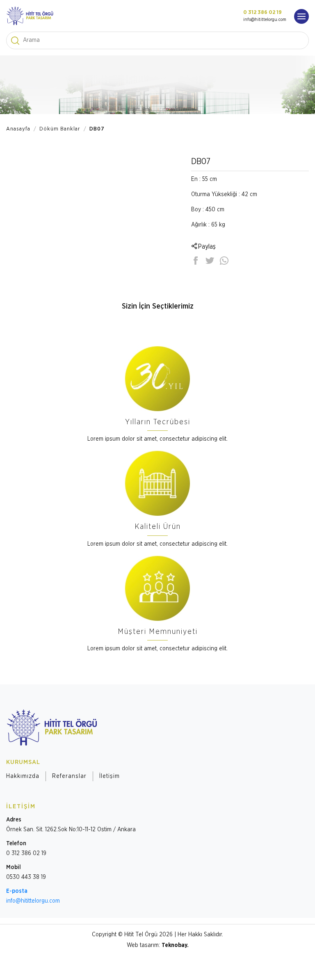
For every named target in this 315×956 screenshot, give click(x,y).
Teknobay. (175, 945)
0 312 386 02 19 (262, 12)
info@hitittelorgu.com (264, 19)
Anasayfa (18, 129)
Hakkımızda (22, 776)
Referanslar (69, 776)
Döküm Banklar (59, 129)
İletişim (109, 776)
